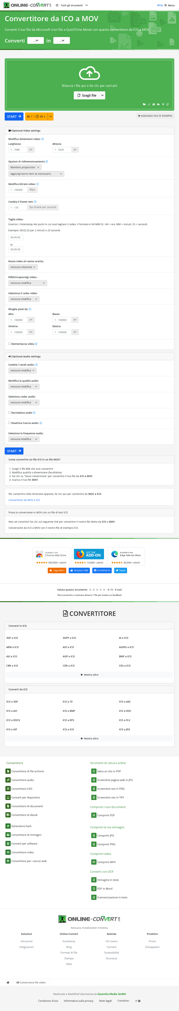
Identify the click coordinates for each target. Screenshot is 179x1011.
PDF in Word (104, 888)
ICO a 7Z (68, 701)
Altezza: (57, 144)
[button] (72, 5)
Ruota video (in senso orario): (26, 261)
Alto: (11, 314)
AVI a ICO (11, 656)
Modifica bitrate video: (22, 184)
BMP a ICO (125, 656)
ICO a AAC (125, 701)
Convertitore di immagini (26, 835)
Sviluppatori (152, 947)
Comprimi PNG (106, 844)
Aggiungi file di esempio (156, 115)
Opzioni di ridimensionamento (27, 161)
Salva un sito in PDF (109, 771)
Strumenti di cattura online (108, 763)
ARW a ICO (12, 647)
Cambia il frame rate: (21, 201)
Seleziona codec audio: (22, 396)
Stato (69, 964)
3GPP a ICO (69, 637)
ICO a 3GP (12, 701)
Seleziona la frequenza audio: (26, 433)
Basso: (56, 314)
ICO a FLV (124, 720)
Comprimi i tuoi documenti (108, 807)
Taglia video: (15, 219)
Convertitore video (22, 852)
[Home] (8, 982)
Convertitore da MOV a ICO (24, 500)
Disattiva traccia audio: (25, 423)
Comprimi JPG (105, 835)
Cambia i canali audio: (21, 364)
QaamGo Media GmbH (112, 994)
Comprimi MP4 (106, 862)
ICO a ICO (68, 729)
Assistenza (69, 941)
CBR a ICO (12, 665)
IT (136, 1001)
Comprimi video (100, 854)
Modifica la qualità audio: (23, 380)
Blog (69, 947)
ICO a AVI (11, 710)
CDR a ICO (69, 665)
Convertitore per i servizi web (29, 861)
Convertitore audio (22, 780)
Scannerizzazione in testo (112, 897)
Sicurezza (111, 958)
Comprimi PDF (106, 815)
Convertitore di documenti (27, 806)
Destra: (56, 326)
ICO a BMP (69, 710)
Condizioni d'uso (48, 1000)
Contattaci (123, 1000)
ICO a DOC (125, 710)
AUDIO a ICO (126, 647)
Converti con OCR (101, 872)
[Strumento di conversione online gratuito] (29, 5)
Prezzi (152, 941)
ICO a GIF (11, 729)
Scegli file (89, 95)
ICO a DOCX (13, 720)
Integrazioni (26, 947)
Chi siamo (111, 941)
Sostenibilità (111, 952)
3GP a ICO (12, 637)
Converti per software (24, 843)
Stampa (68, 958)
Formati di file (68, 952)
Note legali (105, 1000)
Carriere (111, 947)
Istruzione (27, 941)
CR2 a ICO (125, 665)
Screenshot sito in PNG (111, 788)
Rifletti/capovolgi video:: (23, 277)
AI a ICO (123, 637)
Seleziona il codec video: (23, 293)
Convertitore (14, 763)
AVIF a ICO (69, 656)
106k (81, 570)
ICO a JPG (124, 729)
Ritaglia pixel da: (18, 309)
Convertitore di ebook (24, 815)
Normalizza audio (22, 412)
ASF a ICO (68, 647)
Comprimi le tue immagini (107, 827)
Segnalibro (59, 570)
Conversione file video (32, 982)
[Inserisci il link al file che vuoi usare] (149, 104)
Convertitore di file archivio (27, 771)
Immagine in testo (108, 880)
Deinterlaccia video (23, 344)
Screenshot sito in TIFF (110, 797)
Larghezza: (14, 144)
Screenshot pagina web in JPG (115, 780)
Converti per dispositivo (25, 797)
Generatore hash (21, 826)
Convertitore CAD (21, 788)
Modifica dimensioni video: (24, 139)
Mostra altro (90, 674)
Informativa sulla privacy (79, 1000)
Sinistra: (13, 326)
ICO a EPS (68, 720)
